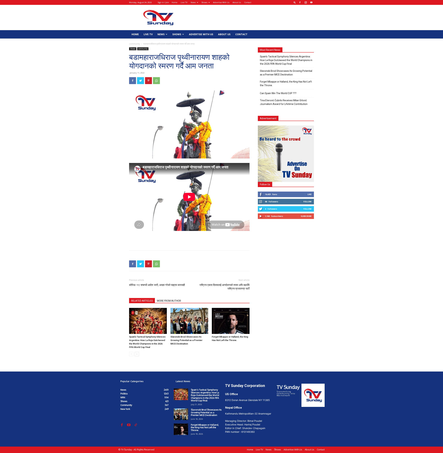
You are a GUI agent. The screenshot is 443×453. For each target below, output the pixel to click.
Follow (307, 201)
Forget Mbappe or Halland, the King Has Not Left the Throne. (286, 83)
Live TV (184, 2)
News (193, 2)
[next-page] (137, 354)
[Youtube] (311, 2)
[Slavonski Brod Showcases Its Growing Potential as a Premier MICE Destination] (189, 321)
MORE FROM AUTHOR (169, 300)
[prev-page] (131, 354)
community (134, 43)
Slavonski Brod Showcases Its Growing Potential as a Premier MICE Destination (186, 340)
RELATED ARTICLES (142, 300)
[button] (294, 2)
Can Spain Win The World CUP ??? (278, 93)
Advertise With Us (221, 2)
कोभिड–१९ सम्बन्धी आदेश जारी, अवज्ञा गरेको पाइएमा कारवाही (157, 285)
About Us (237, 2)
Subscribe (306, 216)
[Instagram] (305, 2)
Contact (247, 2)
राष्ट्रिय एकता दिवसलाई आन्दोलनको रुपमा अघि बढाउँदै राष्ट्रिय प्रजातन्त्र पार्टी (225, 286)
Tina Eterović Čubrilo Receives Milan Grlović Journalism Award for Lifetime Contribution (284, 102)
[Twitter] (140, 80)
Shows (204, 2)
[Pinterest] (148, 80)
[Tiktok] (135, 425)
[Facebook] (299, 2)
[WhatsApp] (156, 80)
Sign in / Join (163, 2)
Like (309, 194)
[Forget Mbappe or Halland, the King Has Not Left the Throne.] (231, 321)
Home (174, 2)
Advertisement (268, 118)
